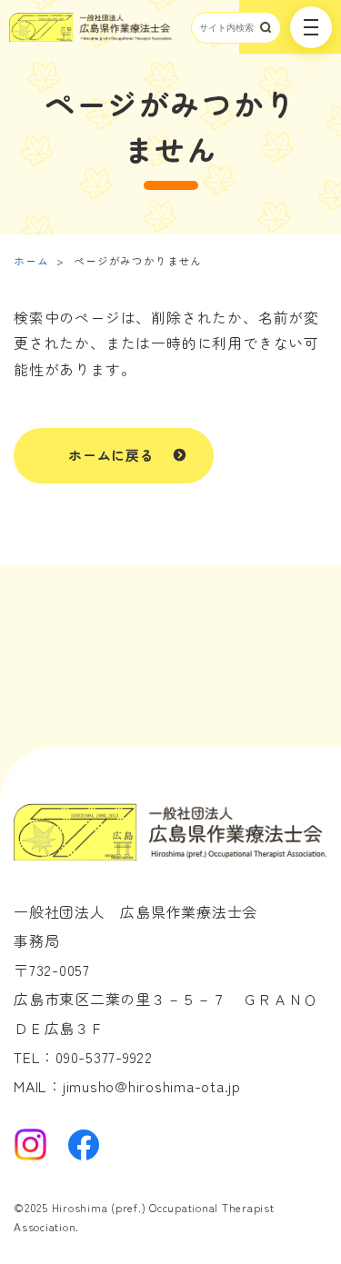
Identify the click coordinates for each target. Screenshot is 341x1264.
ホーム (31, 260)
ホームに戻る (111, 454)
